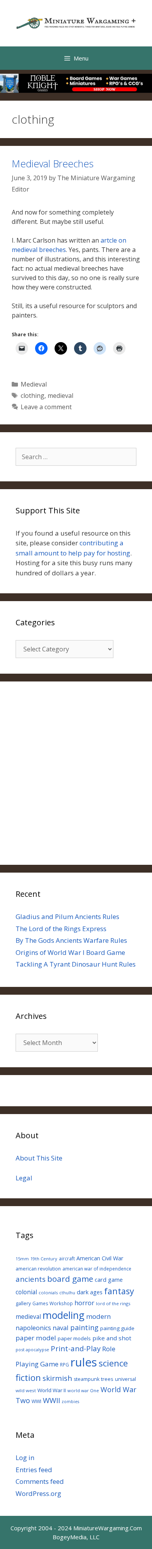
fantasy (119, 1291)
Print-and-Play (76, 1348)
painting (84, 1327)
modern (98, 1316)
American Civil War (99, 1258)
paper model (36, 1337)
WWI (36, 1401)
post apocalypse (32, 1349)
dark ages (90, 1292)
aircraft (67, 1258)
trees (107, 1379)
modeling (63, 1315)
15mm (22, 1259)
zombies (70, 1401)
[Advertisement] (76, 773)
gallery (23, 1303)
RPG (64, 1364)
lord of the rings (113, 1303)
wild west (26, 1390)
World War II (51, 1390)
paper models (74, 1338)
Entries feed (34, 1469)
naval (61, 1327)
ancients (31, 1279)
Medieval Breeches (53, 163)
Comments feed (40, 1481)
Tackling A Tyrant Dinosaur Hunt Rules (76, 964)
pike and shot (111, 1338)
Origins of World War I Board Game (70, 952)
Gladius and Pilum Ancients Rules (67, 916)
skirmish (57, 1378)
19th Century (43, 1259)
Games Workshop (52, 1303)
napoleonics (33, 1328)
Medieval (34, 384)
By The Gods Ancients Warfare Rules (71, 940)
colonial (26, 1292)
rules (84, 1362)
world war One (83, 1390)
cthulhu (67, 1292)
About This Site (39, 1157)
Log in (25, 1457)
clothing (32, 395)
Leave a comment (46, 407)
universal (125, 1379)
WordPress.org (38, 1493)
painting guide (117, 1328)
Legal (24, 1177)
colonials (48, 1292)
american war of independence (96, 1268)
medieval (60, 395)
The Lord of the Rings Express (61, 928)
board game (70, 1278)
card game (109, 1279)
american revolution (38, 1268)
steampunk (86, 1379)
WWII (51, 1400)
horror (84, 1302)
